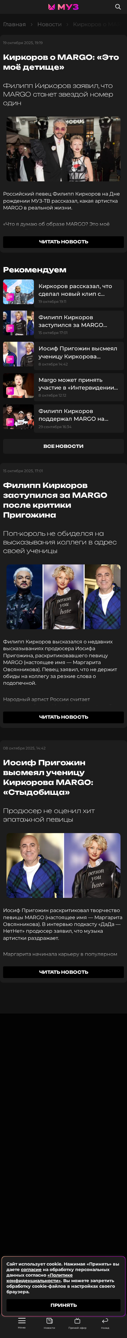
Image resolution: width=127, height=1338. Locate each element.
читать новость (63, 241)
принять (64, 1305)
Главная (14, 24)
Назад (105, 1327)
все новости (63, 446)
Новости (49, 1327)
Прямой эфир (77, 1327)
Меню (22, 1327)
